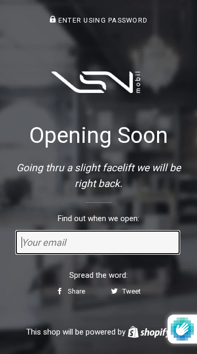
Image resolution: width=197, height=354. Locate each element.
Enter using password (102, 20)
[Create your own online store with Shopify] (149, 332)
